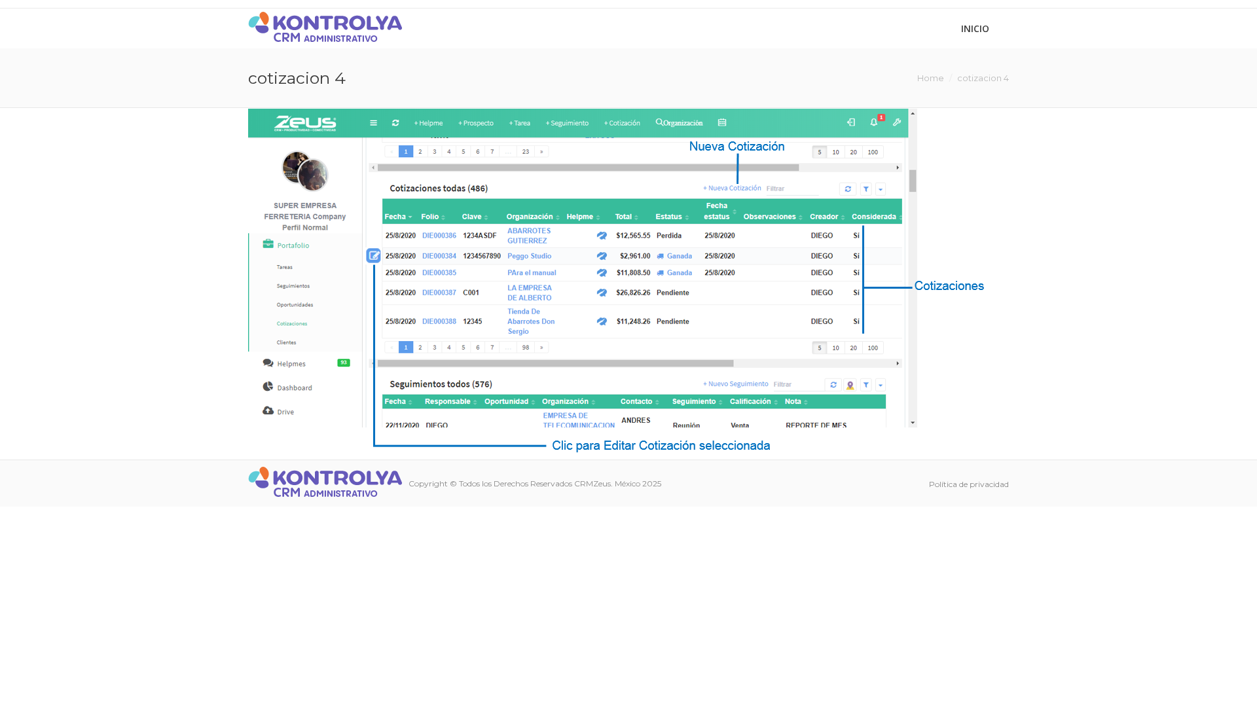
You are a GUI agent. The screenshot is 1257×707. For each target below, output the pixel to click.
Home (930, 78)
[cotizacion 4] (628, 280)
